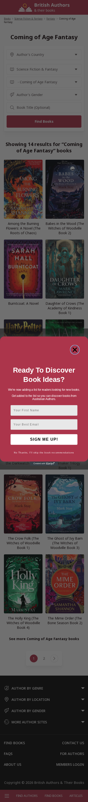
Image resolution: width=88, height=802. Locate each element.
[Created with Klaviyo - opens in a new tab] (44, 464)
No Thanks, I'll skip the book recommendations (44, 452)
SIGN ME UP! (44, 439)
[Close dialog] (74, 349)
